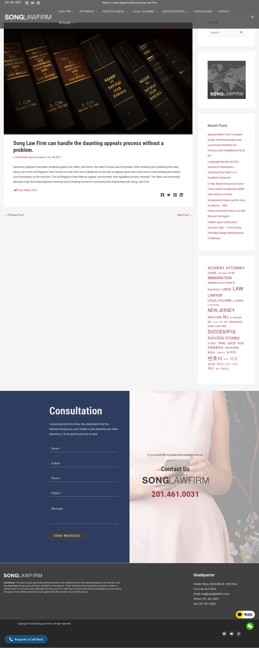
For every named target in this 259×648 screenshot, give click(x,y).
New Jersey (221, 310)
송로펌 (211, 364)
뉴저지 (231, 352)
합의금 (225, 368)
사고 (234, 358)
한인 (218, 368)
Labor (226, 289)
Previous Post (14, 215)
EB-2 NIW (222, 273)
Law (238, 289)
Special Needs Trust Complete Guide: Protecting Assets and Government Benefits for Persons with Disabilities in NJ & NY (226, 145)
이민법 (234, 364)
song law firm (217, 326)
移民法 (211, 352)
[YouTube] (32, 3)
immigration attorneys (221, 283)
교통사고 (221, 352)
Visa (240, 343)
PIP (226, 322)
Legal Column (219, 300)
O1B (221, 322)
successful (222, 331)
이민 (227, 364)
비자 (226, 359)
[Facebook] (27, 3)
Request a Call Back (29, 639)
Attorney (235, 268)
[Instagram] (38, 3)
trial (222, 343)
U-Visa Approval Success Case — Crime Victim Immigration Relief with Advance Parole (227, 189)
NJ (225, 317)
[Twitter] (168, 195)
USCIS (232, 343)
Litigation (213, 305)
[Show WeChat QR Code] (250, 626)
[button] (72, 11)
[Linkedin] (181, 195)
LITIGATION (20, 157)
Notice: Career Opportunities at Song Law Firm (129, 2)
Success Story (36, 157)
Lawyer (215, 295)
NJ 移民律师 (236, 317)
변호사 (215, 358)
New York (215, 317)
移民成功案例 (232, 347)
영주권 (220, 364)
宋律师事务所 (216, 347)
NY (209, 321)
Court (212, 273)
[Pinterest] (175, 195)
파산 (211, 368)
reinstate (236, 321)
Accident (216, 268)
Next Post (184, 215)
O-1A (215, 322)
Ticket (212, 343)
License (238, 300)
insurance (214, 289)
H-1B (231, 273)
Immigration (220, 278)
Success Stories (224, 338)
